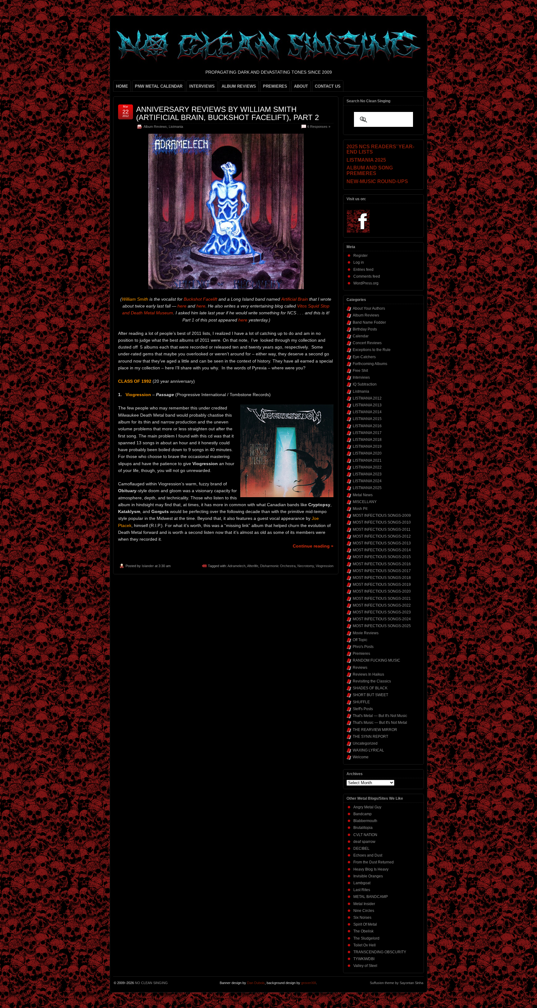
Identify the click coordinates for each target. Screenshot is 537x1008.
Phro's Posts (363, 647)
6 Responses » (318, 126)
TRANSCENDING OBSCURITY (379, 952)
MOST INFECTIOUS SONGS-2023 (382, 612)
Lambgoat (361, 883)
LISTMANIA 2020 (367, 453)
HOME (122, 86)
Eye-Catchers (364, 357)
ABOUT (301, 86)
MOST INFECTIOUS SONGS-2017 (382, 571)
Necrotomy (305, 566)
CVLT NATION (365, 835)
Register (360, 255)
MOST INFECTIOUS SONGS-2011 (382, 529)
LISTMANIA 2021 (367, 460)
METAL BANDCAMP (370, 897)
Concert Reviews (367, 343)
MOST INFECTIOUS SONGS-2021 (382, 598)
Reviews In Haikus (368, 674)
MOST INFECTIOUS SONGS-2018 (382, 578)
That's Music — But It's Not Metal (380, 722)
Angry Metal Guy (367, 807)
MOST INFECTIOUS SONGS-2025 (382, 626)
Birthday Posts (365, 329)
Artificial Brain (294, 299)
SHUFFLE (361, 702)
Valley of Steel (365, 966)
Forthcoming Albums (370, 364)
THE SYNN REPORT (370, 736)
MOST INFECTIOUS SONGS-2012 (382, 536)
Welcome (361, 757)
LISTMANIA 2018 (367, 439)
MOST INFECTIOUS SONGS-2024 (382, 619)
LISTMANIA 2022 (367, 467)
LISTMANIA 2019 (367, 446)
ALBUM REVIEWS (239, 86)
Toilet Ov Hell (364, 945)
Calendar (361, 336)
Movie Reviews (366, 633)
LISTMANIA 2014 (367, 412)
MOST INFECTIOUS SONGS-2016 (382, 564)
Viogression (324, 566)
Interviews (361, 377)
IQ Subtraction (365, 384)
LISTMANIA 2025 (367, 488)
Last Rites (361, 890)
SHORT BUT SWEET (370, 695)
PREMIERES (275, 86)
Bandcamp (362, 814)
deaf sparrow (364, 841)
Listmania (176, 126)
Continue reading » (313, 545)
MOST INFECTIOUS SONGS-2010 (382, 522)
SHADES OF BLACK (370, 688)
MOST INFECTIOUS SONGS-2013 (382, 543)
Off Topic (360, 640)
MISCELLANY (365, 502)
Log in (358, 262)
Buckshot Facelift (200, 299)
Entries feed (363, 269)
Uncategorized (365, 743)
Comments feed (366, 276)
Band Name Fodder (369, 322)
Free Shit (360, 370)
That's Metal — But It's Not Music (380, 716)
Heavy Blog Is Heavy (370, 869)
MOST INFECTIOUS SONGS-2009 (382, 515)
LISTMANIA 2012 (367, 398)
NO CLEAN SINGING (151, 983)
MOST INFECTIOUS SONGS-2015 (382, 557)
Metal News (363, 495)
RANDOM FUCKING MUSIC (376, 660)
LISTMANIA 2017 (367, 433)
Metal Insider (364, 904)
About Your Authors (369, 308)
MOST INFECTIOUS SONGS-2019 (382, 584)
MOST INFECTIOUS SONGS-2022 (382, 605)
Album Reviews (155, 126)
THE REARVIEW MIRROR (375, 730)
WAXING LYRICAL (368, 750)
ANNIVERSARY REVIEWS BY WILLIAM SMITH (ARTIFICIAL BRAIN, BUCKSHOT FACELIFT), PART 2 (227, 113)
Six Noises (362, 917)
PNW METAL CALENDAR (158, 86)
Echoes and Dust (367, 855)
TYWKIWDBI (363, 959)
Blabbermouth (365, 821)
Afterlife (252, 566)
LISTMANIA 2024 (367, 481)
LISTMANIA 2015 (367, 419)
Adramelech (236, 566)
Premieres (361, 653)
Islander (148, 566)
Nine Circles (363, 911)
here (181, 305)
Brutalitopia (363, 827)
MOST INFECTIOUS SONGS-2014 (382, 550)
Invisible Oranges (368, 876)
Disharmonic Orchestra (278, 566)
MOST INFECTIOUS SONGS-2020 (382, 591)
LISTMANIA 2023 (367, 474)
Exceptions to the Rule (372, 350)
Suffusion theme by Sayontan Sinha (396, 983)
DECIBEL (361, 848)
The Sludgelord (366, 938)
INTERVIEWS (202, 86)
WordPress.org (366, 283)
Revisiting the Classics (372, 681)
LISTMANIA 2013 (367, 405)
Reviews (360, 667)
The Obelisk (363, 931)
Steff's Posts (363, 709)
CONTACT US (328, 86)
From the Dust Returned (373, 862)
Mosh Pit (360, 508)
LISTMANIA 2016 (367, 426)
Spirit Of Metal (365, 924)
